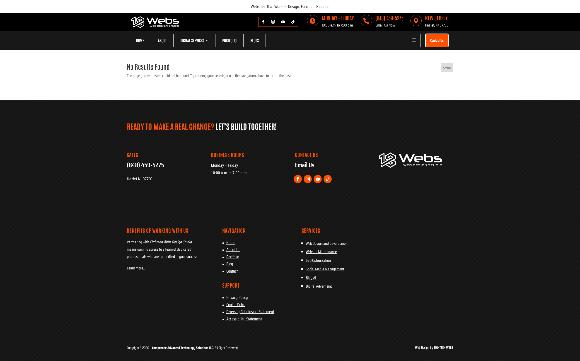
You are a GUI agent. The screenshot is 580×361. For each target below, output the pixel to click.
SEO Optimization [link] (318, 260)
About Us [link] (233, 249)
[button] (447, 67)
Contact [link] (232, 271)
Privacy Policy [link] (237, 297)
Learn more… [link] (136, 268)
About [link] (162, 40)
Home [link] (140, 40)
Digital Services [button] (192, 40)
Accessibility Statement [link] (244, 318)
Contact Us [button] (437, 40)
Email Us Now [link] (385, 25)
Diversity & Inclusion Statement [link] (250, 311)
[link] (155, 26)
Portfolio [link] (229, 40)
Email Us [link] (304, 165)
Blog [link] (229, 263)
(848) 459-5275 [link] (389, 17)
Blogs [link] (254, 40)
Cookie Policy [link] (236, 304)
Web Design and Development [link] (327, 243)
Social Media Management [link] (325, 269)
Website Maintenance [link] (321, 252)
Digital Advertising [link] (319, 286)
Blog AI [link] (311, 277)
